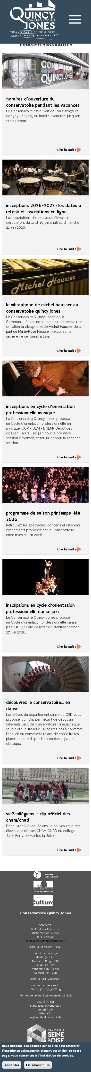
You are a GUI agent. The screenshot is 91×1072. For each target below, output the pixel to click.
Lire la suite (66, 150)
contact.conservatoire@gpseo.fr (45, 940)
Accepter (11, 1065)
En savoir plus (38, 1065)
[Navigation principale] (75, 18)
